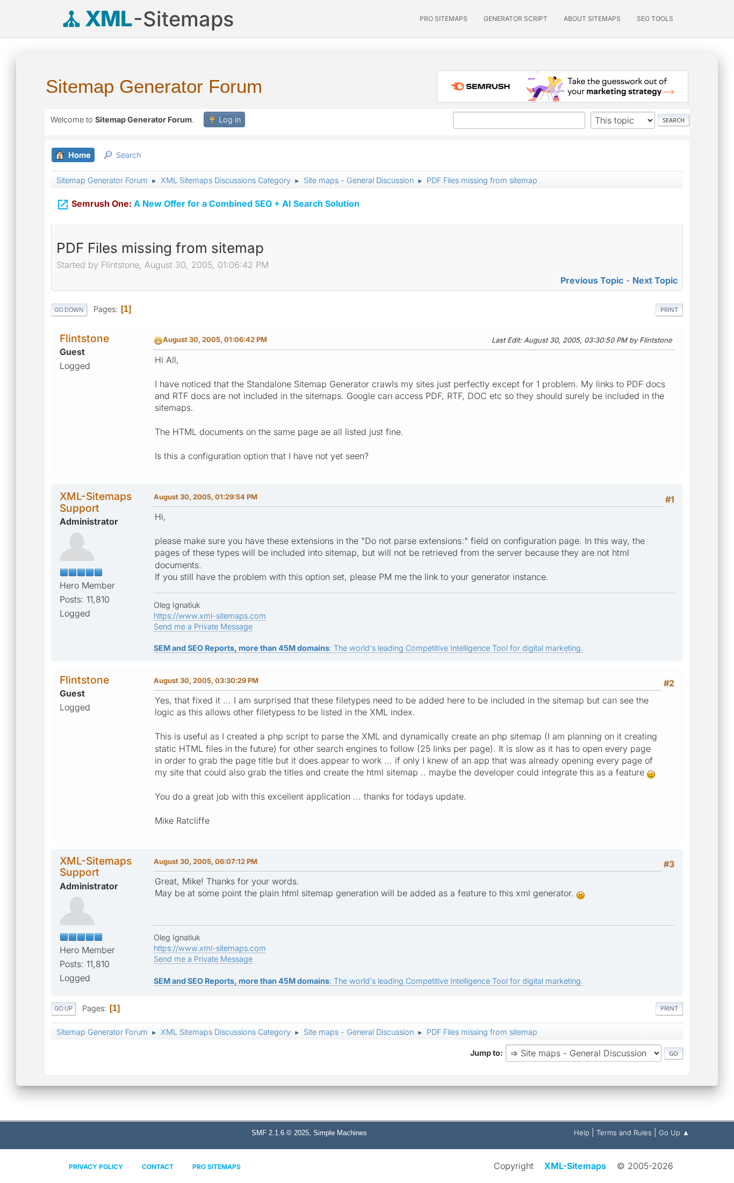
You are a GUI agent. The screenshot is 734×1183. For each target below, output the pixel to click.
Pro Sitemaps (216, 1167)
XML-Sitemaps (575, 1165)
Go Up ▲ (674, 1132)
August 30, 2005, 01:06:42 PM (215, 339)
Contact (158, 1167)
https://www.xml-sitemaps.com (210, 615)
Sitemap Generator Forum (154, 86)
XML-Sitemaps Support (96, 502)
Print (669, 310)
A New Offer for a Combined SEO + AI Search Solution (207, 204)
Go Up (63, 1008)
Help (581, 1132)
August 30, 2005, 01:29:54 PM (205, 496)
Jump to (485, 1052)
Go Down (69, 310)
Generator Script (516, 18)
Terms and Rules (624, 1132)
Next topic (655, 280)
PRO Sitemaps (443, 18)
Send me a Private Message (203, 626)
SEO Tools (655, 18)
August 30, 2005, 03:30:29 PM (206, 680)
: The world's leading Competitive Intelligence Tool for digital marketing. (368, 647)
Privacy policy (96, 1167)
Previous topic (591, 280)
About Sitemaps (592, 18)
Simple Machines (340, 1133)
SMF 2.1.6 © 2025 (280, 1133)
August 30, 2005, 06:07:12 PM (205, 861)
